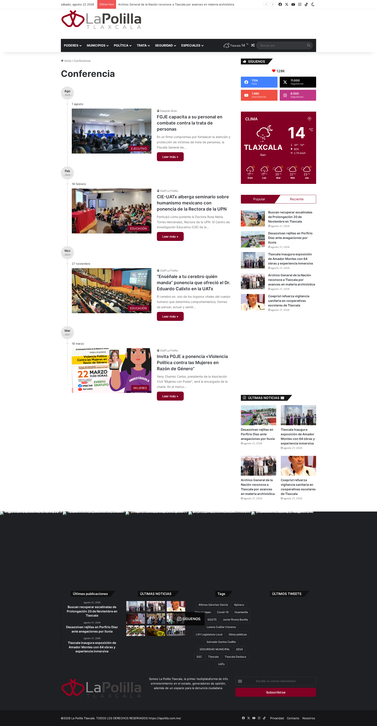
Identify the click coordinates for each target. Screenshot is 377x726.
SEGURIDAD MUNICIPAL (215, 649)
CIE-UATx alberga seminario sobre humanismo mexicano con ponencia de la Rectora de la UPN (193, 203)
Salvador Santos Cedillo (221, 641)
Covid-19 (222, 612)
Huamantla (241, 612)
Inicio (67, 60)
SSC (199, 656)
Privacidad (277, 718)
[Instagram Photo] (31, 543)
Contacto (293, 718)
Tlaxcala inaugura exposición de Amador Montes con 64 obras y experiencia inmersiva (290, 258)
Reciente (297, 199)
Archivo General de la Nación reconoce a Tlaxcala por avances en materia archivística (291, 279)
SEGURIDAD (164, 45)
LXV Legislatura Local (209, 634)
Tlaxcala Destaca (235, 656)
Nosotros (308, 718)
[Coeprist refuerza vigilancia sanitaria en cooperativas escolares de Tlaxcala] (253, 302)
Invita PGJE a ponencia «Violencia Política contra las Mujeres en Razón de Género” (192, 362)
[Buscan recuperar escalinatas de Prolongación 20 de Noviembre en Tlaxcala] (253, 218)
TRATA (142, 45)
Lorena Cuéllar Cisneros (221, 627)
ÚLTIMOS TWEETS (287, 594)
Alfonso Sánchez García (213, 604)
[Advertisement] (232, 23)
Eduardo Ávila (168, 110)
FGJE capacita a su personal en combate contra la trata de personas (189, 123)
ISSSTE (212, 619)
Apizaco (239, 604)
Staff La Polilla (169, 190)
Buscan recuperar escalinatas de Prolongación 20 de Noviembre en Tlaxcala (290, 216)
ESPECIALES (190, 45)
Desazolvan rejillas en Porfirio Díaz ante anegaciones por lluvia (290, 237)
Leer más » (170, 157)
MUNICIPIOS (96, 45)
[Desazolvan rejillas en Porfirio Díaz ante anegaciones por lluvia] (253, 239)
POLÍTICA (121, 45)
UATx (221, 664)
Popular (259, 199)
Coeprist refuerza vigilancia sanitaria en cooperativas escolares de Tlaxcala (167, 4)
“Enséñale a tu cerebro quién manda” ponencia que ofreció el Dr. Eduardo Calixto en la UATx (193, 282)
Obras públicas (238, 634)
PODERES (71, 45)
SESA (239, 649)
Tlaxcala (213, 656)
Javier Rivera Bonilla (235, 619)
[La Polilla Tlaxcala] (101, 19)
